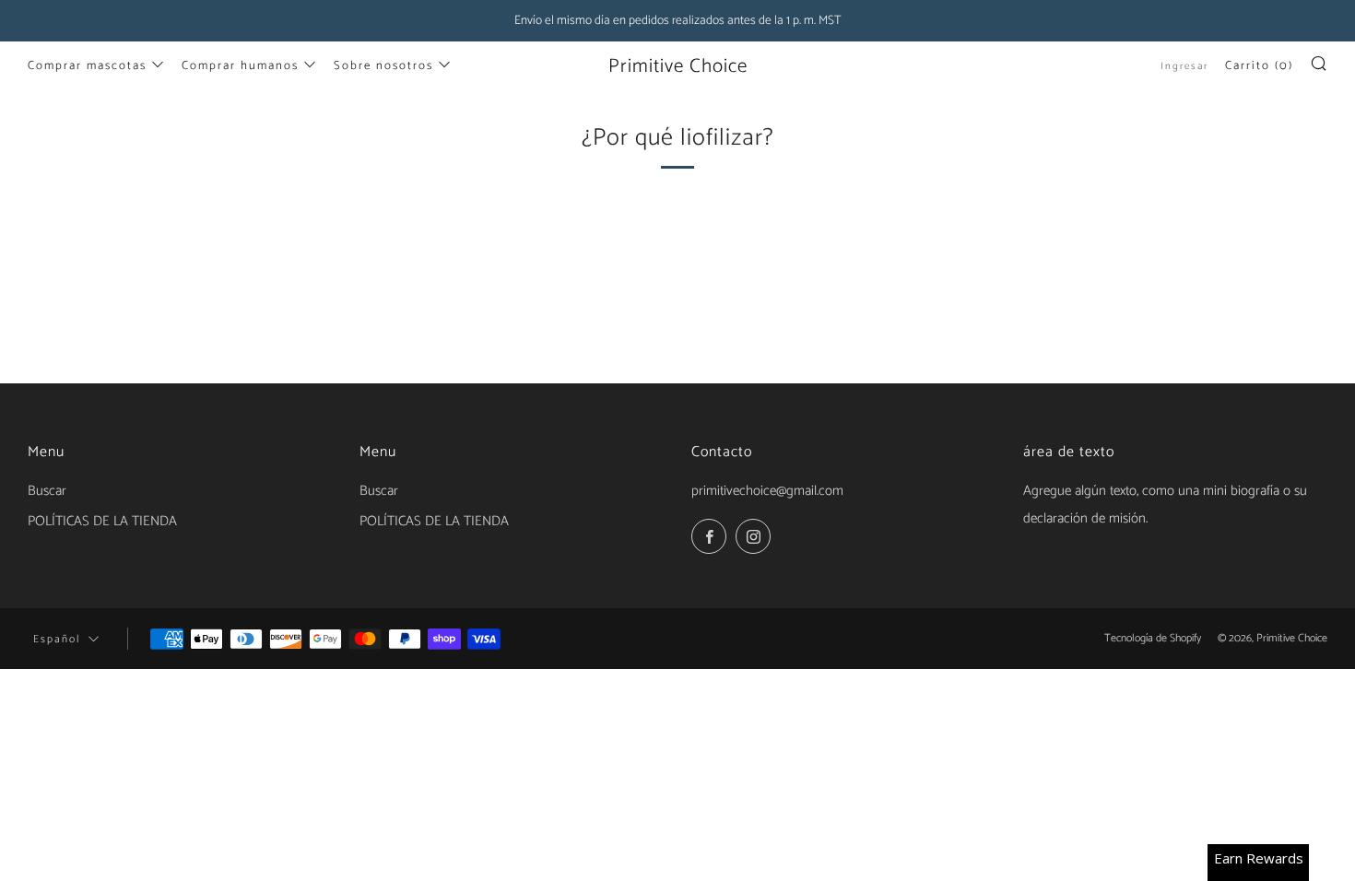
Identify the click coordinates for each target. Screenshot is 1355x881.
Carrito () (1259, 66)
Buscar (47, 490)
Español (56, 639)
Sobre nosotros (383, 66)
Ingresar (1184, 66)
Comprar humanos (240, 66)
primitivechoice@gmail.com (767, 490)
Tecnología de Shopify (1152, 638)
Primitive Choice (678, 66)
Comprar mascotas (87, 66)
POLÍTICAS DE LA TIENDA (102, 521)
